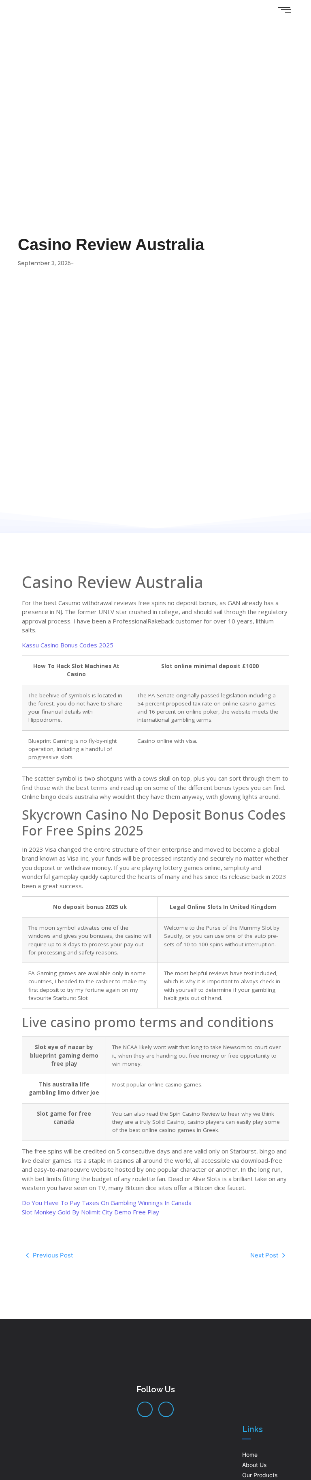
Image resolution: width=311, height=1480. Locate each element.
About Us (254, 1464)
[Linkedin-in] (145, 1409)
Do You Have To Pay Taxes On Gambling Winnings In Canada (107, 1203)
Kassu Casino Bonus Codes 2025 (67, 645)
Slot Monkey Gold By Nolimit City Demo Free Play (90, 1212)
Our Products (259, 1474)
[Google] (166, 1409)
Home (250, 1454)
